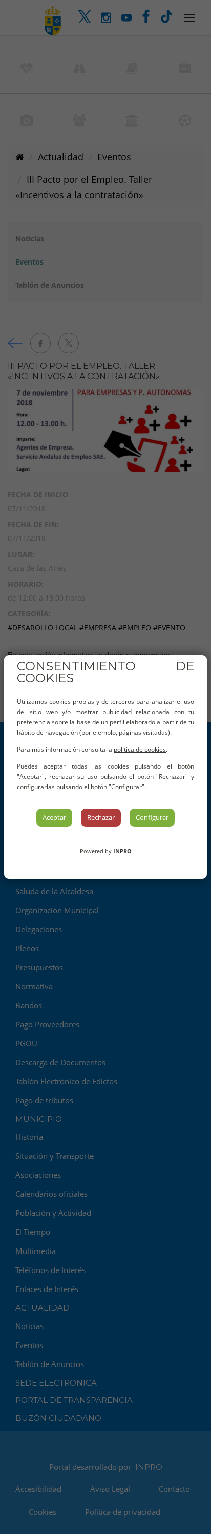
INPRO (122, 851)
